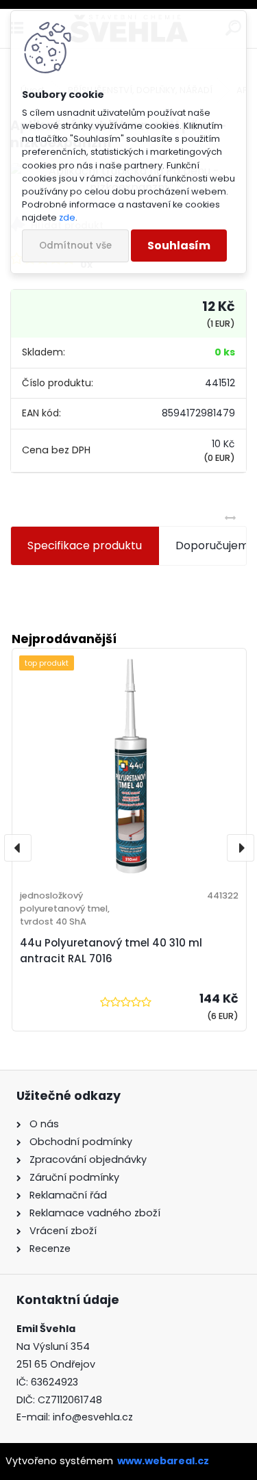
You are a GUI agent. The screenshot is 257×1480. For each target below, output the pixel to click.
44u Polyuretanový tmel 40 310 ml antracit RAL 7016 (111, 951)
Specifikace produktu (84, 545)
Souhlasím (178, 245)
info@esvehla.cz (93, 1417)
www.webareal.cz (163, 1461)
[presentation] (18, 848)
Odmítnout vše (75, 245)
